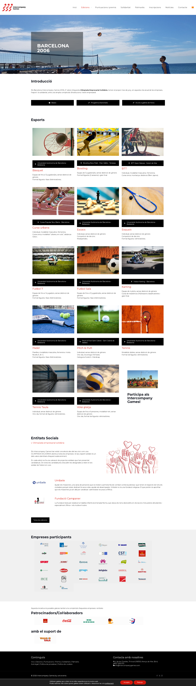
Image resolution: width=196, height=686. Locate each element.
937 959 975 (119, 663)
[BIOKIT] (122, 545)
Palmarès (75, 662)
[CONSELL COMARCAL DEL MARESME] (103, 553)
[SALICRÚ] (122, 579)
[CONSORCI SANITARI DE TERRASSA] (122, 553)
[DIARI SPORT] (44, 562)
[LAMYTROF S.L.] (122, 570)
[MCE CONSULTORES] (44, 579)
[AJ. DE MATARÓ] (64, 545)
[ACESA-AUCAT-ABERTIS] (44, 545)
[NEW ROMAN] (83, 579)
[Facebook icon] (157, 676)
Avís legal (34, 664)
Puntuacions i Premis (52, 662)
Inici (32, 662)
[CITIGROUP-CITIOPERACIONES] (83, 553)
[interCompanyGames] (14, 7)
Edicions (39, 662)
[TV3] (44, 587)
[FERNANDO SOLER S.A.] (142, 562)
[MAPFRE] (142, 570)
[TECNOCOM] (142, 579)
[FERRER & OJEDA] (44, 570)
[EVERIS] (122, 562)
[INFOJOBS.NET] (103, 570)
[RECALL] (103, 579)
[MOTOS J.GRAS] (64, 579)
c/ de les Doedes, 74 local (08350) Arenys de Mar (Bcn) (136, 662)
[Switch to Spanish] (192, 7)
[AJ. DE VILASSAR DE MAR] (83, 545)
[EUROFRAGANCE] (103, 562)
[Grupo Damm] (45, 621)
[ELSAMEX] (64, 562)
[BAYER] (103, 545)
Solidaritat (66, 662)
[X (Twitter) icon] (159, 676)
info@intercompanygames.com (127, 665)
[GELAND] (64, 570)
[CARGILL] (44, 553)
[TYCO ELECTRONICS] (64, 587)
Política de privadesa (48, 664)
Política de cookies (65, 664)
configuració (109, 683)
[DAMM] (142, 553)
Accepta (126, 682)
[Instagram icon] (162, 676)
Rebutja (140, 682)
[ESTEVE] (83, 562)
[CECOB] (64, 553)
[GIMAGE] (83, 570)
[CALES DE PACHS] (142, 545)
